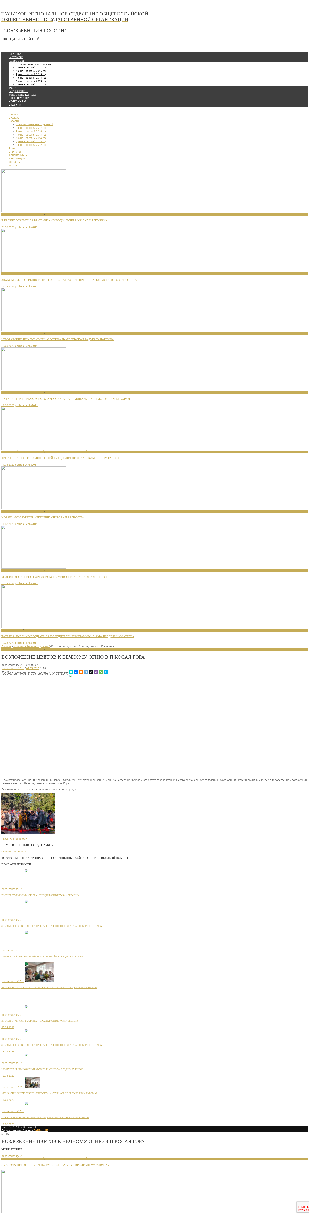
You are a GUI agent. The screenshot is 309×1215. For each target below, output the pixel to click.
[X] (91, 672)
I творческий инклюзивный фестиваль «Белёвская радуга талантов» (57, 339)
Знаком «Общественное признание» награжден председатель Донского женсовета (69, 280)
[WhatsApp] (101, 672)
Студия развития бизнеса (24, 1130)
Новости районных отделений (22, 214)
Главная (6, 646)
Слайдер (30, 630)
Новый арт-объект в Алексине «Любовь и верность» (42, 517)
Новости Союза (12, 630)
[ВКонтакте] (76, 672)
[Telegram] (86, 672)
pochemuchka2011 (26, 227)
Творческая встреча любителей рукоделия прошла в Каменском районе (60, 458)
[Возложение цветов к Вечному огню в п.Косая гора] (136, 774)
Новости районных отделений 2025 (69, 649)
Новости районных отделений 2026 (69, 214)
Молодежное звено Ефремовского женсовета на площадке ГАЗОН (54, 577)
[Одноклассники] (81, 672)
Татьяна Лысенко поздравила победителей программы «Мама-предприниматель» (67, 636)
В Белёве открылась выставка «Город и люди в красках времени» (54, 220)
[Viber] (96, 672)
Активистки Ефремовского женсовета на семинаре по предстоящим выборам (65, 398)
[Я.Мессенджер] (71, 672)
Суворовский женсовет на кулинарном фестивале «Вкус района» (55, 1165)
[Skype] (106, 672)
